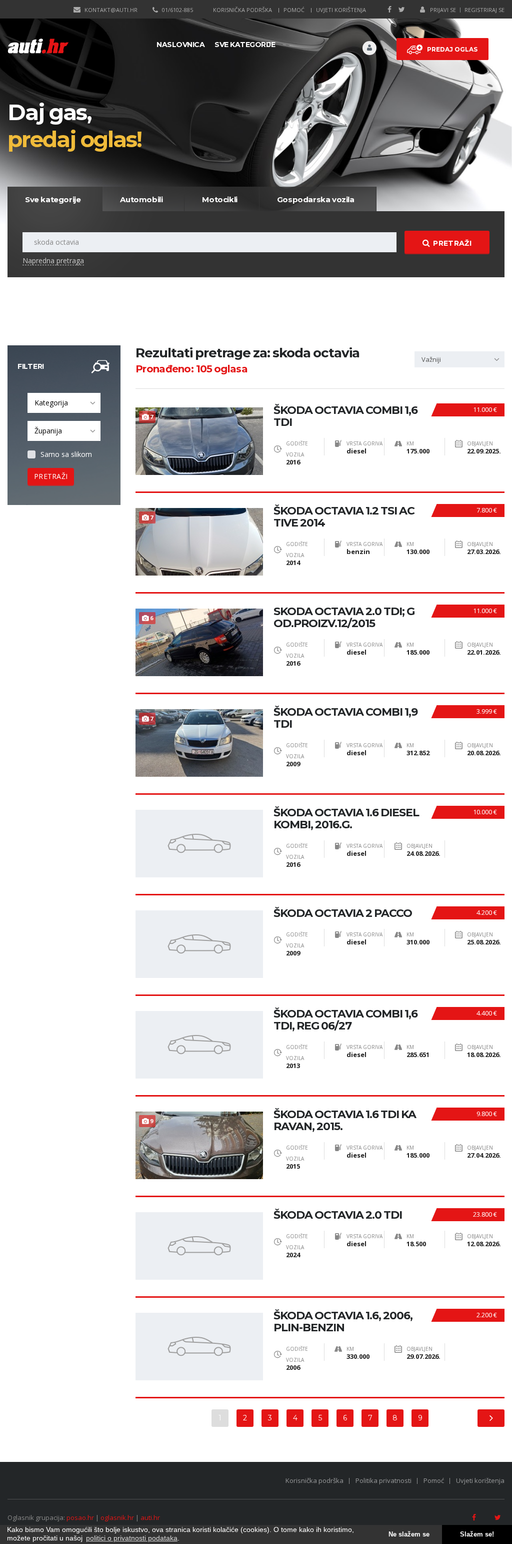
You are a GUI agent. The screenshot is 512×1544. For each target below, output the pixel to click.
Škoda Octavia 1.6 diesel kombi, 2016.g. (346, 819)
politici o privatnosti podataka (132, 1538)
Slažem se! (477, 1534)
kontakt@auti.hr (111, 10)
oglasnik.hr (117, 1517)
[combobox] (64, 403)
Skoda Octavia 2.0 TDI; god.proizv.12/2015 (344, 618)
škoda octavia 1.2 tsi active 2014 (344, 517)
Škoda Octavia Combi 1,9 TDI (346, 718)
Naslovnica (180, 44)
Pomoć (294, 10)
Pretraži (452, 243)
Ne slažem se (409, 1534)
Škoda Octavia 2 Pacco (343, 913)
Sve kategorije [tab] (52, 199)
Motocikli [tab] (219, 199)
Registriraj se (484, 10)
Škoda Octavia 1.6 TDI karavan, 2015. (345, 1121)
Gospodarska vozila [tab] (315, 199)
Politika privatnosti (384, 1480)
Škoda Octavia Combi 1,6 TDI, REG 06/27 (346, 1020)
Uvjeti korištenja (341, 10)
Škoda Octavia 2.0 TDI (338, 1215)
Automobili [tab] (141, 199)
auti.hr (150, 1517)
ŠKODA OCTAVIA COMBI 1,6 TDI (346, 416)
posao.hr (80, 1517)
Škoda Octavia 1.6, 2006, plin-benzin (343, 1322)
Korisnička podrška (242, 10)
